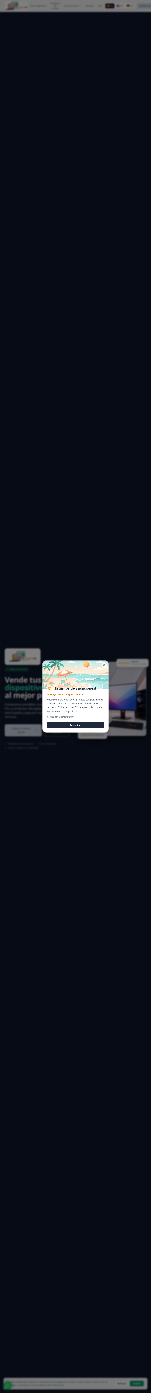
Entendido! (75, 725)
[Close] (104, 665)
